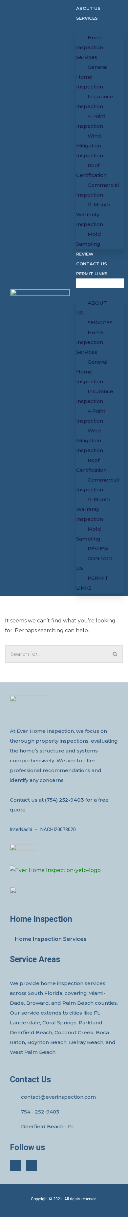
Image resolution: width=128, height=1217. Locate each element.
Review (85, 254)
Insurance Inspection (94, 101)
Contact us (91, 263)
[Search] (115, 654)
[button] (100, 283)
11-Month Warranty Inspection (93, 214)
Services (87, 18)
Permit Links (92, 273)
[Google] (31, 1165)
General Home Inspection (92, 77)
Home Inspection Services (90, 47)
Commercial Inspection (97, 190)
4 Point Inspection (90, 121)
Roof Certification (91, 170)
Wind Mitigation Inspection (89, 146)
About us (88, 8)
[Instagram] (15, 1165)
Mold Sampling (88, 239)
